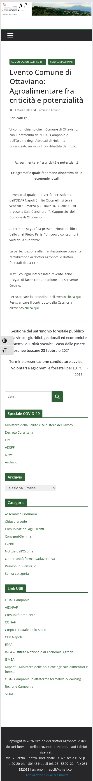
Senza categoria (17, 573)
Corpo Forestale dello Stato (25, 630)
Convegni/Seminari (61, 61)
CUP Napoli (13, 637)
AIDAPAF (11, 607)
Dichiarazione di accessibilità (47, 775)
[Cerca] (57, 396)
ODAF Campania (17, 600)
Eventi (9, 544)
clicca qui (74, 297)
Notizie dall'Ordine (19, 551)
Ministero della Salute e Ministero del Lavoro (39, 425)
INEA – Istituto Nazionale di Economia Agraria (39, 652)
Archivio (11, 462)
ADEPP (10, 447)
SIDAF (9, 694)
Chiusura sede (16, 521)
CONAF (10, 622)
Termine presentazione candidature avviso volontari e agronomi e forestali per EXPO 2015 (46, 368)
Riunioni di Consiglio (20, 566)
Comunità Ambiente (20, 615)
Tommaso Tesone (48, 110)
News (9, 455)
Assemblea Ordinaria (21, 514)
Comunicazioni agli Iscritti (27, 61)
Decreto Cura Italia (19, 432)
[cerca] (28, 396)
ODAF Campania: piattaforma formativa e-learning (43, 679)
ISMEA (9, 659)
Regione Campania (19, 686)
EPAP (8, 440)
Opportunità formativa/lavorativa (30, 559)
